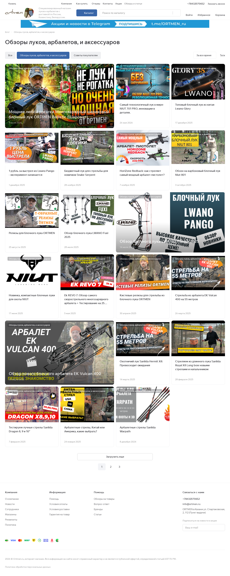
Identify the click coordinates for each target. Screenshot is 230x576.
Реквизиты (11, 519)
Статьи (97, 514)
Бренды (98, 509)
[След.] (128, 466)
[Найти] (177, 13)
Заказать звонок (216, 3)
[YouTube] (192, 540)
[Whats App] (198, 540)
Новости (10, 504)
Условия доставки (59, 509)
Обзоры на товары (104, 498)
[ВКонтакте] (179, 540)
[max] (223, 540)
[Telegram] (185, 540)
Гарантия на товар (59, 514)
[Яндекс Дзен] (204, 540)
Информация (57, 492)
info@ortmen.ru (191, 504)
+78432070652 (195, 3)
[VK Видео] (217, 540)
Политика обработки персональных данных (28, 566)
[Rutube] (210, 540)
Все (10, 55)
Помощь (54, 498)
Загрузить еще (115, 456)
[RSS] (223, 42)
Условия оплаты (58, 504)
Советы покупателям (86, 55)
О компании (12, 498)
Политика (10, 524)
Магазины (10, 514)
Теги (222, 55)
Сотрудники (12, 509)
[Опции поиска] (162, 13)
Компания (11, 492)
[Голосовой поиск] (169, 13)
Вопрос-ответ (101, 504)
